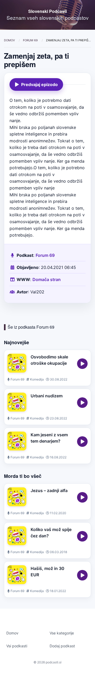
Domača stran (46, 279)
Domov (10, 40)
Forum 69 (31, 40)
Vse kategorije (62, 633)
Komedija (36, 379)
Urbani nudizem (47, 395)
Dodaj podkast (62, 646)
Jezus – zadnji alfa (49, 490)
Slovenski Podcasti (47, 11)
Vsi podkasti (16, 646)
